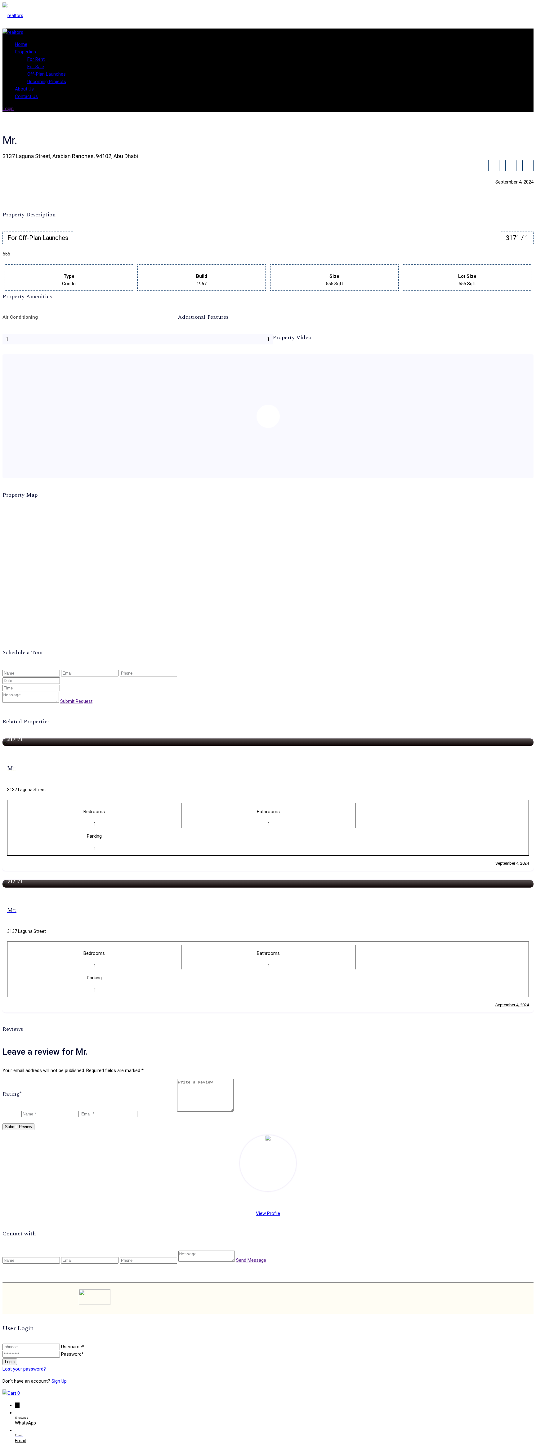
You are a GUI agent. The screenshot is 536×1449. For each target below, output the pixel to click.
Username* (72, 1346)
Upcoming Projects (46, 81)
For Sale (35, 66)
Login (8, 108)
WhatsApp (25, 1423)
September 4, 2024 (512, 863)
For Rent (36, 59)
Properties (25, 52)
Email (20, 1440)
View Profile (268, 1213)
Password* (72, 1354)
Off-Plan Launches (46, 74)
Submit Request (76, 701)
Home (21, 44)
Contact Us (26, 96)
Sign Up (59, 1381)
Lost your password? (24, 1369)
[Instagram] (425, 1298)
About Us (24, 89)
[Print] (528, 165)
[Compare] (510, 165)
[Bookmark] (493, 165)
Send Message (251, 1260)
